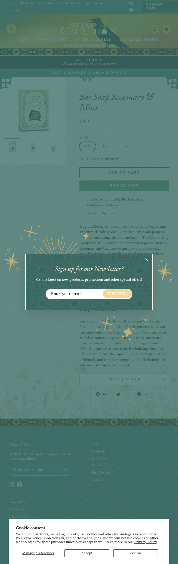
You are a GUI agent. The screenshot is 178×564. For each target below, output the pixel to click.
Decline (136, 553)
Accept (86, 553)
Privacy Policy (145, 542)
